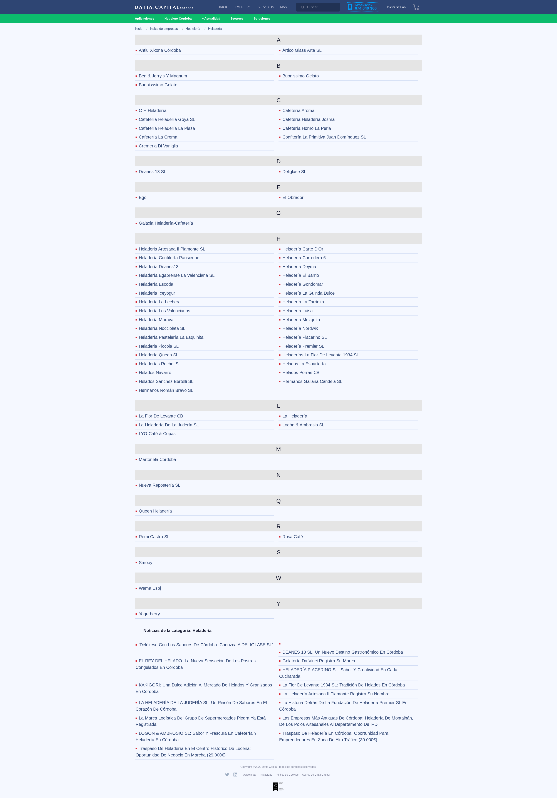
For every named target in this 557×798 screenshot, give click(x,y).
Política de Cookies (287, 774)
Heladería (215, 28)
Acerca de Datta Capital (316, 774)
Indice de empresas (164, 28)
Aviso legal (249, 774)
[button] (211, 18)
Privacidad (266, 774)
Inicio (138, 28)
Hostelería (193, 28)
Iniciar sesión (396, 7)
